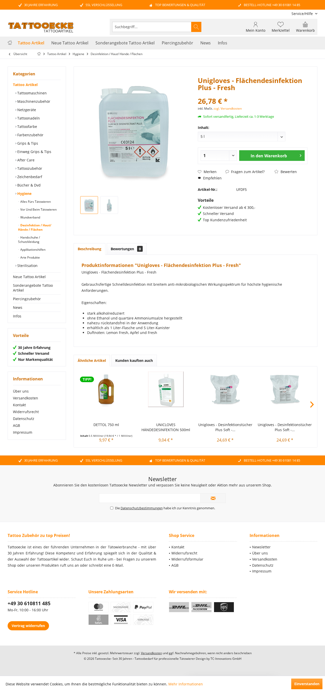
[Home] (9, 43)
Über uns (21, 391)
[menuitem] (302, 13)
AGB (16, 425)
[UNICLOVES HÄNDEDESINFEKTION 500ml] (166, 389)
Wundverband (30, 217)
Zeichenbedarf (29, 176)
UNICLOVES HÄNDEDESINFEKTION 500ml (165, 427)
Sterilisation (27, 265)
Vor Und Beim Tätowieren (38, 209)
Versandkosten (25, 398)
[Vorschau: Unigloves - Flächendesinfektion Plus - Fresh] (89, 205)
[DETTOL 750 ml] (106, 389)
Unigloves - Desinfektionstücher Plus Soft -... (225, 427)
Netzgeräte (26, 109)
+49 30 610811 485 (29, 603)
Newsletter (261, 547)
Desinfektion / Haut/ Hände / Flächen (34, 227)
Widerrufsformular (187, 559)
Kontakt (19, 404)
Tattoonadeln (28, 118)
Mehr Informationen (185, 684)
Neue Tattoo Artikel (29, 276)
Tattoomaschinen (31, 93)
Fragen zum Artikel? (247, 171)
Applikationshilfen (32, 249)
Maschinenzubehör (33, 101)
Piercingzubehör (27, 298)
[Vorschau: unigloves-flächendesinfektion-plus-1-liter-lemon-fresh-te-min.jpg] (109, 205)
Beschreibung (89, 248)
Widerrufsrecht (26, 411)
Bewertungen (126, 248)
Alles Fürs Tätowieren (35, 201)
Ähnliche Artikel (92, 360)
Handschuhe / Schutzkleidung (29, 239)
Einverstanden (306, 683)
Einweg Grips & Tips (33, 151)
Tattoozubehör (29, 168)
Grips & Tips (27, 143)
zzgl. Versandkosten (228, 108)
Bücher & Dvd (28, 185)
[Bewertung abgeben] (252, 94)
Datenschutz (23, 418)
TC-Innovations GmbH (225, 658)
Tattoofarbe (26, 126)
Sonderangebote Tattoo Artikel (33, 288)
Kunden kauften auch (134, 360)
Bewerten (288, 171)
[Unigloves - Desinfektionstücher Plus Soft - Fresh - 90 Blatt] (225, 389)
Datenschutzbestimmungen (142, 508)
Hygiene (23, 193)
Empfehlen (212, 178)
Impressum (22, 432)
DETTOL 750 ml (106, 424)
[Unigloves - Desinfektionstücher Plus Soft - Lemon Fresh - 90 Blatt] (285, 389)
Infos (17, 316)
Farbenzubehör (29, 134)
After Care (25, 160)
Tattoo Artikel (25, 84)
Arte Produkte (30, 257)
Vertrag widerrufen (28, 625)
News (17, 307)
